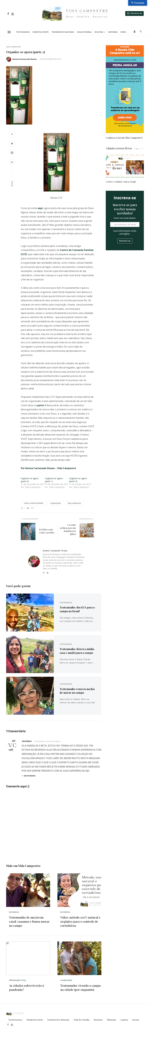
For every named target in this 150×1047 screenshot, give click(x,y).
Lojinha (124, 1020)
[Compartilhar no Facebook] (12, 134)
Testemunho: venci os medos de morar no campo (77, 690)
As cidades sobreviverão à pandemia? (26, 988)
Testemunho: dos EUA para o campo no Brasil (77, 609)
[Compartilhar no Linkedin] (12, 162)
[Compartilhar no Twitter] (12, 143)
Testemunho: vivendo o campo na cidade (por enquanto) (80, 988)
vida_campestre (74, 503)
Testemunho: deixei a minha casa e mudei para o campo (77, 650)
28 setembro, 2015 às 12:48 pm (48, 741)
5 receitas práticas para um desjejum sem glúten (68, 529)
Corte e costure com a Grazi (120, 181)
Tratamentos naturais (63, 32)
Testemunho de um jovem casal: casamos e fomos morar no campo (29, 921)
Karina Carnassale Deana (25, 59)
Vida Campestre (13, 47)
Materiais (113, 32)
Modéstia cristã (41, 32)
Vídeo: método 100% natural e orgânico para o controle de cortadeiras (80, 921)
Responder (29, 776)
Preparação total (17, 980)
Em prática (14, 912)
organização (55, 503)
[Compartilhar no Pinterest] (12, 153)
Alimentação (66, 980)
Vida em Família (84, 32)
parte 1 (41, 405)
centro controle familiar (33, 503)
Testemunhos (23, 32)
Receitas (99, 32)
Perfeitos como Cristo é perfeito (46, 531)
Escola (135, 1020)
